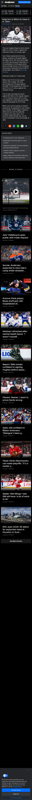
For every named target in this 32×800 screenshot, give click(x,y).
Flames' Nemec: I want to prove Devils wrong (15, 398)
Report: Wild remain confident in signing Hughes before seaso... (14, 367)
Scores (11, 6)
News (17, 6)
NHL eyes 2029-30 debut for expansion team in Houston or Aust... (16, 529)
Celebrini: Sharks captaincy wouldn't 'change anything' (14, 151)
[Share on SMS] (26, 126)
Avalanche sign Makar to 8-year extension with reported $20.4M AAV (15, 146)
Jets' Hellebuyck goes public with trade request (15, 236)
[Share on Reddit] (9, 126)
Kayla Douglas (6, 24)
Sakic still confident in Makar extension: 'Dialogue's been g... (14, 430)
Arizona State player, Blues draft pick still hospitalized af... (13, 301)
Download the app (24, 2)
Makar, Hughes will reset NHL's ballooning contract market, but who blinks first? (15, 156)
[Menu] (2, 2)
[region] (16, 784)
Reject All (16, 794)
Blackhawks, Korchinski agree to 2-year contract (15, 141)
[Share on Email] (22, 126)
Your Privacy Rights (16, 797)
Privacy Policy (17, 786)
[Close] (28, 769)
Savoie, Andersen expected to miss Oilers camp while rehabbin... (14, 268)
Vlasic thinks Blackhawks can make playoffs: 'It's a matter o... (16, 463)
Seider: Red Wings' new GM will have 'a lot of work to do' (16, 496)
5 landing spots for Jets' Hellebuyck (13, 138)
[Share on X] (5, 126)
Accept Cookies (16, 790)
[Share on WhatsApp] (18, 126)
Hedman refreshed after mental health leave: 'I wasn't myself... (15, 334)
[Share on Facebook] (14, 126)
